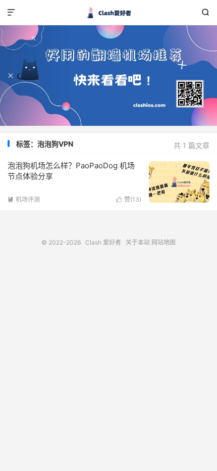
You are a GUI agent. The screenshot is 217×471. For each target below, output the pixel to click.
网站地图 (163, 242)
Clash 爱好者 (108, 13)
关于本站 (138, 242)
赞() (128, 199)
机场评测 (24, 199)
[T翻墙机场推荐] (108, 75)
